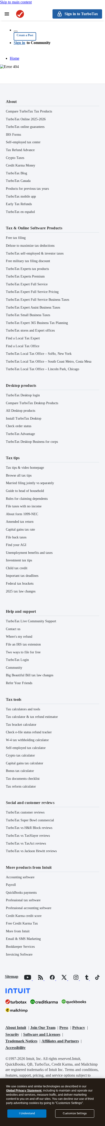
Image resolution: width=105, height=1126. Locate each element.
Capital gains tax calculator (24, 763)
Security (12, 1034)
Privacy (78, 1028)
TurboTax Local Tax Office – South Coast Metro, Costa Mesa (48, 361)
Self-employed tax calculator (26, 748)
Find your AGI (16, 545)
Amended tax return (19, 522)
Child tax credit (16, 568)
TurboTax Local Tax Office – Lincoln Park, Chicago (42, 369)
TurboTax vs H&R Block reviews (29, 828)
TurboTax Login (17, 660)
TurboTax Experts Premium (25, 276)
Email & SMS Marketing (23, 939)
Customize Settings (75, 1113)
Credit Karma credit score (24, 916)
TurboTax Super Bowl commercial (30, 820)
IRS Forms (13, 134)
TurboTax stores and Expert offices (30, 330)
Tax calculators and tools (23, 709)
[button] (25, 36)
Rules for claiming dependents (27, 499)
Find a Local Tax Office (22, 346)
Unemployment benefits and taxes (29, 553)
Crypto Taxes (15, 158)
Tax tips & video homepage (25, 467)
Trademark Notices (21, 1041)
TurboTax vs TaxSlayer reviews (28, 835)
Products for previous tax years (27, 188)
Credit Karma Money (20, 165)
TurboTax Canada (18, 181)
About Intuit (15, 1028)
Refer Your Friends (19, 683)
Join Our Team (42, 1028)
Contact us (13, 629)
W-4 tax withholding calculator (27, 740)
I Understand (27, 1113)
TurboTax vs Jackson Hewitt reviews (31, 851)
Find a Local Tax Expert (23, 338)
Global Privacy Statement (24, 1090)
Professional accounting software (28, 908)
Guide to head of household (25, 491)
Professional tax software (23, 900)
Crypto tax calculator (20, 755)
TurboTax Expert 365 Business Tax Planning (37, 323)
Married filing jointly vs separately (30, 483)
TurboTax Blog (16, 173)
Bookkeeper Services (20, 946)
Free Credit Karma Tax (22, 923)
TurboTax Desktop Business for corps (32, 442)
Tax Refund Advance (20, 150)
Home (14, 58)
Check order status (18, 426)
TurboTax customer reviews (25, 812)
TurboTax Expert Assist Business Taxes (33, 307)
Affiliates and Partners (60, 1041)
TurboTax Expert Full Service (27, 284)
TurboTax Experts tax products (27, 269)
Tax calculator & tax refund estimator (32, 717)
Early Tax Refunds (19, 204)
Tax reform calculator (21, 786)
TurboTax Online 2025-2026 (26, 119)
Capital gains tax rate (20, 529)
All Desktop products (20, 410)
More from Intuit (18, 931)
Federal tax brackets (19, 583)
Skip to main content (16, 2)
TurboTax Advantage (20, 434)
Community (14, 667)
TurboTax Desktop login (23, 395)
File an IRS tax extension (23, 644)
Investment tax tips (19, 560)
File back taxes (16, 537)
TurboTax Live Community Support (31, 621)
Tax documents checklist (23, 778)
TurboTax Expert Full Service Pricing (32, 292)
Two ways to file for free (23, 652)
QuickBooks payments (21, 892)
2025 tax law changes (20, 591)
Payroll (11, 885)
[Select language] (16, 31)
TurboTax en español (20, 212)
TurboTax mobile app (21, 196)
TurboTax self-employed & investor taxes (34, 253)
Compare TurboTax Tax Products (29, 111)
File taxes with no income (24, 506)
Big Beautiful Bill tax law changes (29, 675)
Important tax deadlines (22, 576)
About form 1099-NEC (22, 514)
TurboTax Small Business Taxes (28, 315)
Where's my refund (19, 636)
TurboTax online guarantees (25, 127)
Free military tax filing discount (28, 261)
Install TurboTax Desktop (23, 418)
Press (63, 1028)
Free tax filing (16, 238)
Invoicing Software (19, 954)
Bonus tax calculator (20, 771)
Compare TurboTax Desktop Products (32, 403)
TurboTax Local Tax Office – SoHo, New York (39, 354)
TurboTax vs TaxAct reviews (26, 843)
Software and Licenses (41, 1034)
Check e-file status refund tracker (29, 732)
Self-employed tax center (23, 142)
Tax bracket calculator (21, 724)
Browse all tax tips (19, 475)
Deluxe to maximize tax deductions (30, 245)
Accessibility (15, 1048)
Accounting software (20, 877)
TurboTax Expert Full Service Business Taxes (37, 299)
